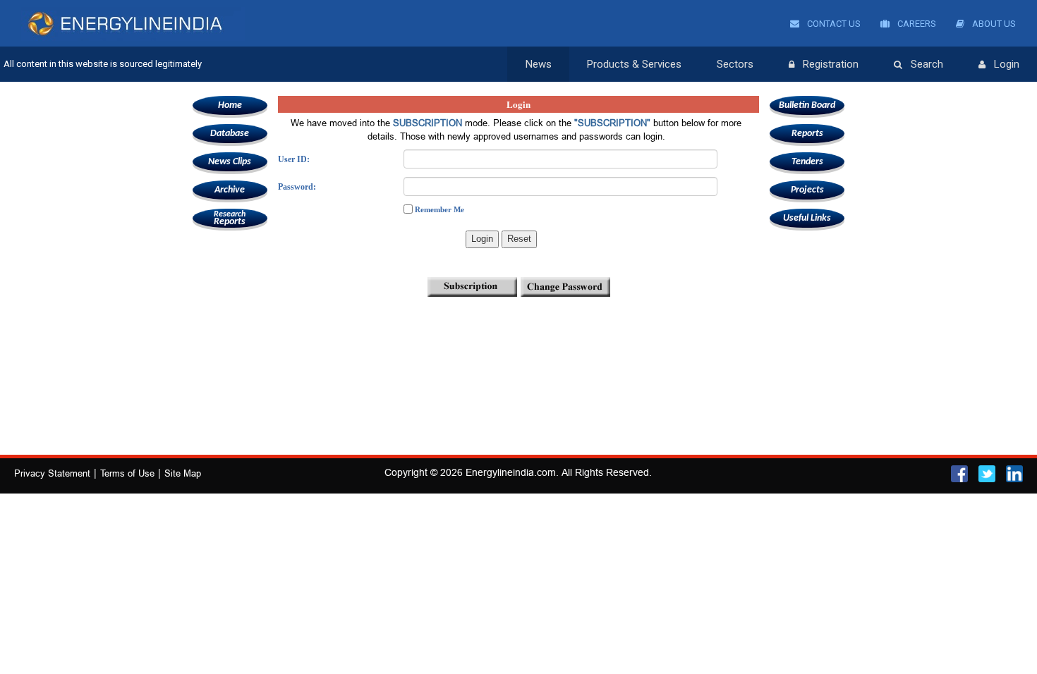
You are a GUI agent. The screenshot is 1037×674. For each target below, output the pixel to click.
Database (229, 133)
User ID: (294, 159)
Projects (807, 190)
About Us (993, 23)
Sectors (735, 64)
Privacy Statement (52, 473)
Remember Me (439, 209)
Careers (915, 23)
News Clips (229, 162)
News (539, 64)
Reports (229, 218)
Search (927, 64)
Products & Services (634, 64)
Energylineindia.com (511, 472)
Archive (229, 190)
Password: (297, 187)
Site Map (182, 473)
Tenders (807, 162)
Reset (519, 238)
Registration (831, 64)
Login (1006, 64)
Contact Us (833, 23)
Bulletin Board (807, 105)
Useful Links (807, 218)
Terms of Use (127, 473)
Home (230, 105)
